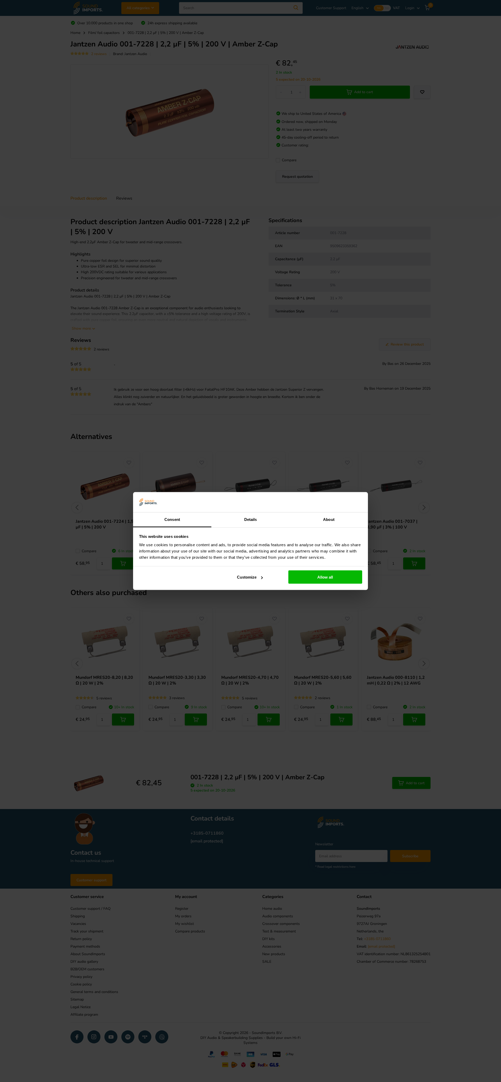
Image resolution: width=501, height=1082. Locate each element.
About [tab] (329, 519)
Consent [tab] (172, 519)
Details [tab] (250, 519)
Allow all (325, 577)
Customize (247, 577)
